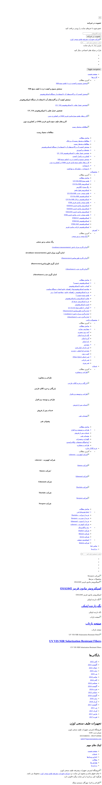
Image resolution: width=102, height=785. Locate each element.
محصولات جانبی (91, 320)
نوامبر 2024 (93, 677)
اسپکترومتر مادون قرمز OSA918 (78, 206)
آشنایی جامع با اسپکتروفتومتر (79, 286)
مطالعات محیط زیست (81, 144)
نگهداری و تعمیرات (82, 439)
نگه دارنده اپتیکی (83, 335)
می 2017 (94, 708)
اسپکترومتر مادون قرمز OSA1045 (77, 212)
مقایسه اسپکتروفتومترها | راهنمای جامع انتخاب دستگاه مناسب (67, 289)
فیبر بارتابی (85, 360)
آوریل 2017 (93, 711)
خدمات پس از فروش (82, 433)
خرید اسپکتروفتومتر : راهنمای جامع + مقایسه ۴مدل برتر (70, 292)
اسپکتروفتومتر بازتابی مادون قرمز (77, 227)
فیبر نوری (86, 363)
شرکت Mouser (84, 534)
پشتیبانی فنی (84, 436)
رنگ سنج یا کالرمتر (82, 187)
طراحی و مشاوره (83, 445)
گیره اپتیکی (85, 338)
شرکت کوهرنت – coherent (80, 524)
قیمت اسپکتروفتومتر (82, 305)
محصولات (93, 172)
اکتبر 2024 (93, 680)
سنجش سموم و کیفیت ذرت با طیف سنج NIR (73, 159)
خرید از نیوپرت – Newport (80, 518)
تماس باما (93, 546)
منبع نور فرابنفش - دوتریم (80, 351)
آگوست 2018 (92, 695)
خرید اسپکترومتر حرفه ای (80, 301)
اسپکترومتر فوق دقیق (81, 190)
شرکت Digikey (83, 531)
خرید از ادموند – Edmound (80, 521)
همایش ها (93, 763)
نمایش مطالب (84, 138)
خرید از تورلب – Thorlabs (80, 515)
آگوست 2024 (92, 686)
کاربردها (94, 77)
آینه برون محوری (83, 332)
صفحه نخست (92, 74)
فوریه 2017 (93, 717)
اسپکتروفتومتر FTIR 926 (80, 221)
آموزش (94, 230)
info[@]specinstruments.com (91, 739)
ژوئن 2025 (93, 671)
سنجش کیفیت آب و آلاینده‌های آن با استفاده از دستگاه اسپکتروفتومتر (65, 147)
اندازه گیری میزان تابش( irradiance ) (76, 314)
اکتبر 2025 (93, 662)
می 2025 (94, 674)
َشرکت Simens (84, 543)
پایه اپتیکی (85, 342)
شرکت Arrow (84, 537)
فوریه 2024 (93, 689)
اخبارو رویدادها (92, 757)
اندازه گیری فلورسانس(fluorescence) (76, 311)
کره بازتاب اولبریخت (82, 348)
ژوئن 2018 (93, 698)
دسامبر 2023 (92, 692)
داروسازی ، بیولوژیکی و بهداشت (78, 169)
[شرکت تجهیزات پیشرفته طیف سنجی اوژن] (85, 39)
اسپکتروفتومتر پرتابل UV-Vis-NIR (77, 199)
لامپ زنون (85, 354)
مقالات (94, 760)
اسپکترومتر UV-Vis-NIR (81, 184)
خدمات (94, 366)
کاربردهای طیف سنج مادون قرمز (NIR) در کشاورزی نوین (69, 163)
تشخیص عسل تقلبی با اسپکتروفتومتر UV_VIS (73, 153)
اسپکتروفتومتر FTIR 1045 (80, 224)
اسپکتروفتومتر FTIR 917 (80, 218)
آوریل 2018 (93, 702)
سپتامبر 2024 (92, 683)
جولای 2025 (93, 668)
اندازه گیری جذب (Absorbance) (78, 317)
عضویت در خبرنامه (93, 36)
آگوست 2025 (92, 665)
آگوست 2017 (92, 705)
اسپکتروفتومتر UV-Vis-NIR (79, 196)
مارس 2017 (93, 714)
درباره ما (94, 549)
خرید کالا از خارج (91, 448)
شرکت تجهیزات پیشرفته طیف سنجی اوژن (55, 774)
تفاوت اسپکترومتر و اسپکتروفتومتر (77, 298)
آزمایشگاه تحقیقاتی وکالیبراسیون (77, 442)
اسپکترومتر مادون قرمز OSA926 (78, 209)
